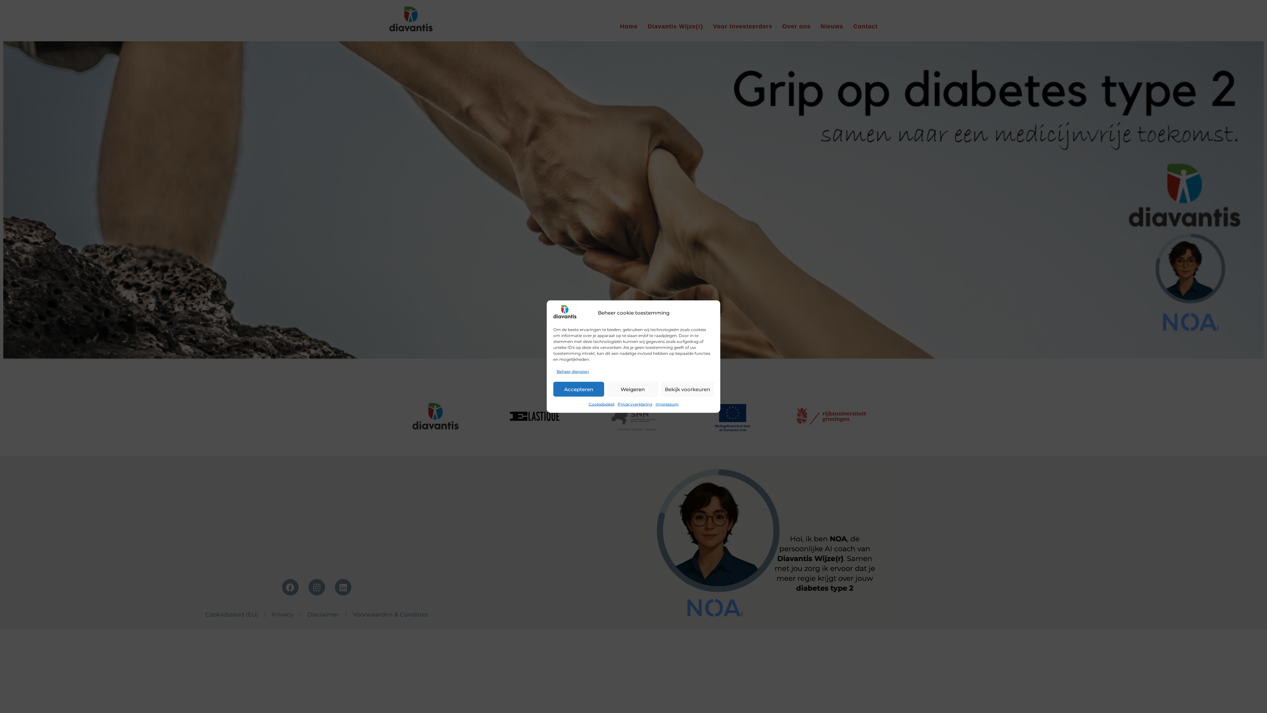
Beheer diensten (573, 371)
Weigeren (633, 389)
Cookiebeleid (601, 404)
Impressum (667, 404)
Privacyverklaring (635, 404)
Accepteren (578, 389)
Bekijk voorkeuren (687, 389)
